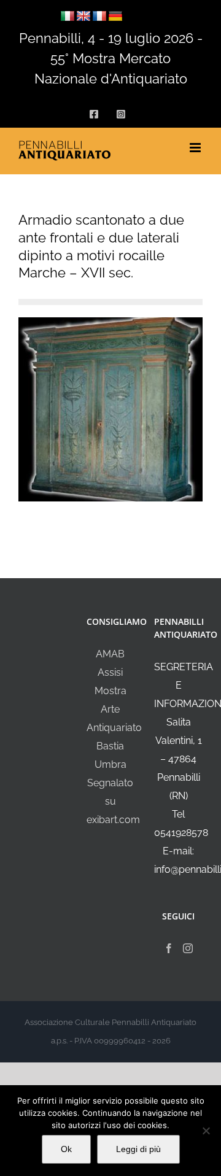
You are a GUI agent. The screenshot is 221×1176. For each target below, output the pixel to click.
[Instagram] (188, 948)
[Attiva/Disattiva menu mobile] (196, 147)
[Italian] (67, 16)
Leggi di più (138, 1149)
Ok (66, 1149)
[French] (99, 16)
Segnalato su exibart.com (113, 801)
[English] (83, 16)
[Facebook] (169, 948)
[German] (115, 16)
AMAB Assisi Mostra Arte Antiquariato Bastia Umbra (114, 709)
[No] (206, 1130)
